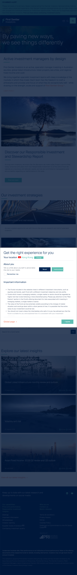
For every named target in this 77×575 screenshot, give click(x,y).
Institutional (58, 269)
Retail (45, 269)
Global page (9, 321)
